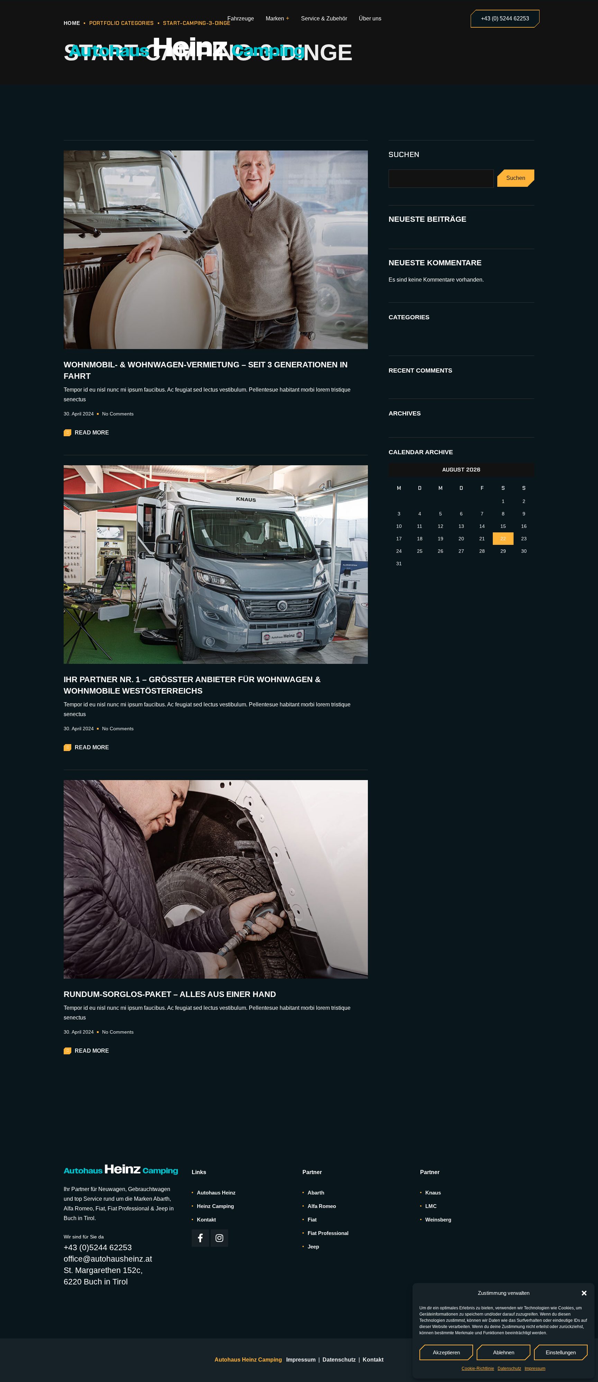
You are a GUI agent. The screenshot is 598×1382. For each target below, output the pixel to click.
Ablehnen (503, 1352)
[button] (584, 1293)
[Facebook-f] (200, 1238)
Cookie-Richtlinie (478, 1368)
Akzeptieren (446, 1352)
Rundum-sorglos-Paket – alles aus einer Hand (170, 994)
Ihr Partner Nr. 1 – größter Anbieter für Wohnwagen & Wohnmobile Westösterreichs (192, 685)
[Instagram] (219, 1238)
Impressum (535, 1368)
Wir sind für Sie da (84, 1236)
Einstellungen (561, 1352)
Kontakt (373, 1360)
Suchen (404, 154)
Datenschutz (509, 1368)
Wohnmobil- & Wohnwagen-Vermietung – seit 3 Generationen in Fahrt (206, 370)
